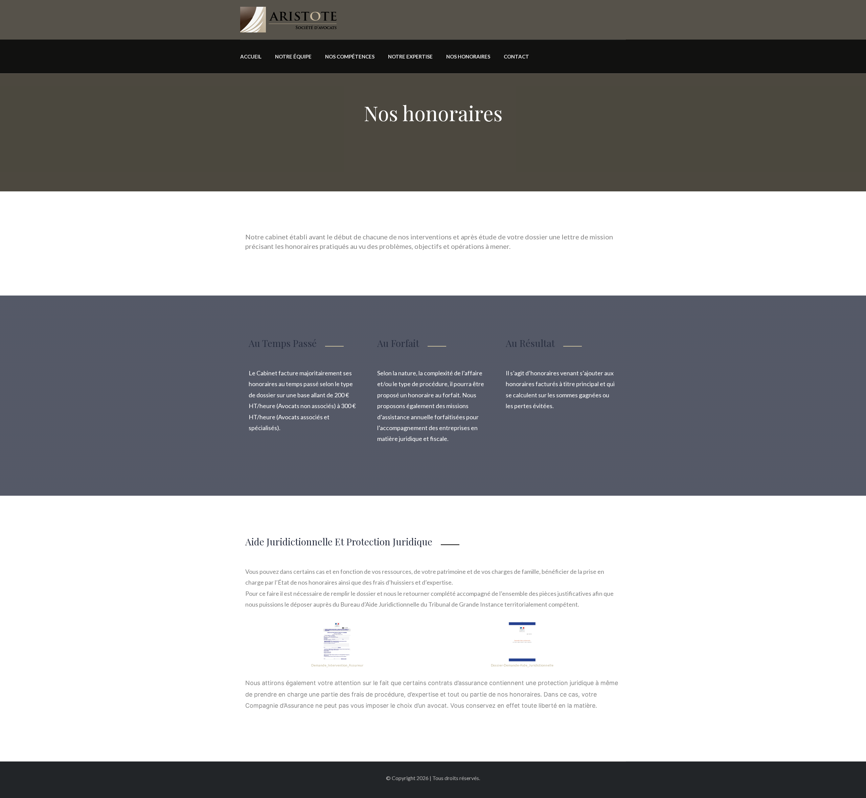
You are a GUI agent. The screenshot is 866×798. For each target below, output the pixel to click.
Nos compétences (349, 56)
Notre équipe (293, 56)
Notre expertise (410, 56)
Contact (516, 56)
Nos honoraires (468, 56)
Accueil (250, 56)
